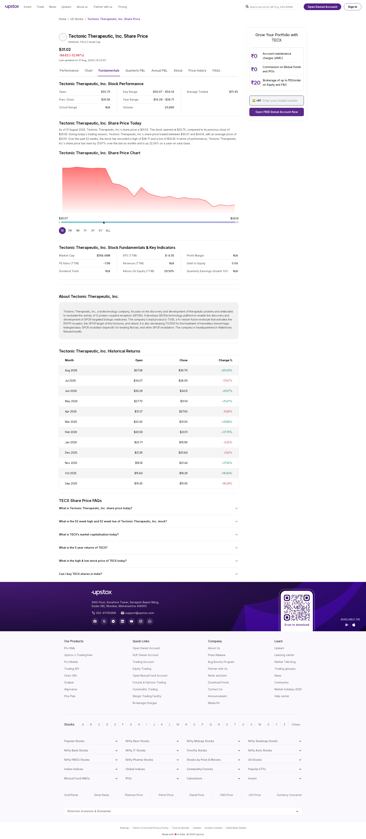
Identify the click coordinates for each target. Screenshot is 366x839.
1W (70, 230)
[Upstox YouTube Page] (131, 621)
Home (62, 19)
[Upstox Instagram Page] (140, 621)
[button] (69, 70)
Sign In (352, 6)
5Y (100, 230)
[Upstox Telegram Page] (113, 621)
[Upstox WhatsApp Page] (149, 621)
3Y (93, 230)
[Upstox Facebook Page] (95, 621)
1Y (85, 230)
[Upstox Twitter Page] (104, 621)
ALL (108, 230)
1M (77, 230)
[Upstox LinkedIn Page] (122, 621)
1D (62, 230)
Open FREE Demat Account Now (276, 111)
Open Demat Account (322, 6)
